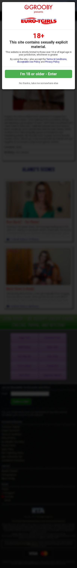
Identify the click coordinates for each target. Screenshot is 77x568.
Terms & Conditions (56, 59)
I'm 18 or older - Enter (38, 74)
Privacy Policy (52, 61)
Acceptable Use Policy (28, 61)
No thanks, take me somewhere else (38, 83)
